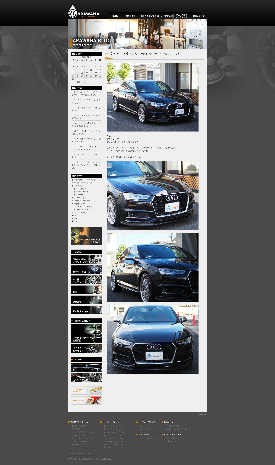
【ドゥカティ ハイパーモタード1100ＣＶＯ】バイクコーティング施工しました (86, 165)
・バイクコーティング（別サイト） (116, 432)
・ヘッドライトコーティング (113, 438)
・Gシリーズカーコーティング (114, 429)
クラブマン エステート (82, 206)
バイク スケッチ (79, 189)
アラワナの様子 (78, 212)
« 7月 (77, 82)
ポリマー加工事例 (79, 198)
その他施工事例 (78, 204)
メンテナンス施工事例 (81, 201)
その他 (74, 218)
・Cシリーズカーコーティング (114, 426)
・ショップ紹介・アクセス (174, 438)
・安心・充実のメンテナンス (81, 438)
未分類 (74, 221)
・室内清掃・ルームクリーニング (177, 429)
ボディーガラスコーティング (84, 180)
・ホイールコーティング (111, 435)
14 (91, 70)
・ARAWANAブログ (78, 445)
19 (82, 73)
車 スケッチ (77, 186)
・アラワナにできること (79, 426)
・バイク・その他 (145, 429)
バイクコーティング (80, 195)
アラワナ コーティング (82, 183)
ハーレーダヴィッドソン (82, 209)
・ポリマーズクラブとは (147, 438)
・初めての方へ (76, 429)
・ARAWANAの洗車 (172, 426)
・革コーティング (109, 448)
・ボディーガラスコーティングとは (84, 432)
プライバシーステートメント (79, 454)
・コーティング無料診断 (79, 442)
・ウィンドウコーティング (112, 445)
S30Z (74, 215)
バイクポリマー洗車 (80, 192)
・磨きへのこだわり (78, 435)
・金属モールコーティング (112, 442)
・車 (140, 426)
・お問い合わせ (170, 441)
